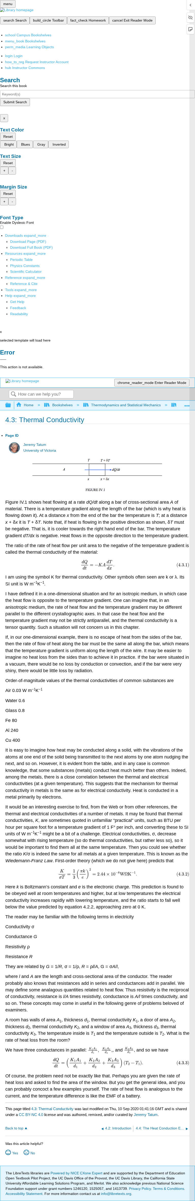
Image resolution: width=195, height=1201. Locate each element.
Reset (8, 136)
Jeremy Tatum (34, 445)
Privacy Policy (140, 1189)
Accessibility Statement (24, 1194)
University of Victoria (39, 450)
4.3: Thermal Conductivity (52, 1109)
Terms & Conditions (168, 1189)
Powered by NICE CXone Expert (77, 1173)
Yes (15, 1153)
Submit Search (15, 102)
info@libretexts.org (115, 1194)
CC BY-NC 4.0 (31, 1114)
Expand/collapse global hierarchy (11, 405)
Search (13, 394)
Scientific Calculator (26, 271)
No (32, 1153)
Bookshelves (62, 405)
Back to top (14, 1128)
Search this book (13, 86)
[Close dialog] (3, 359)
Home (29, 405)
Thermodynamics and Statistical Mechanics (126, 405)
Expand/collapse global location (187, 404)
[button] (18, 308)
